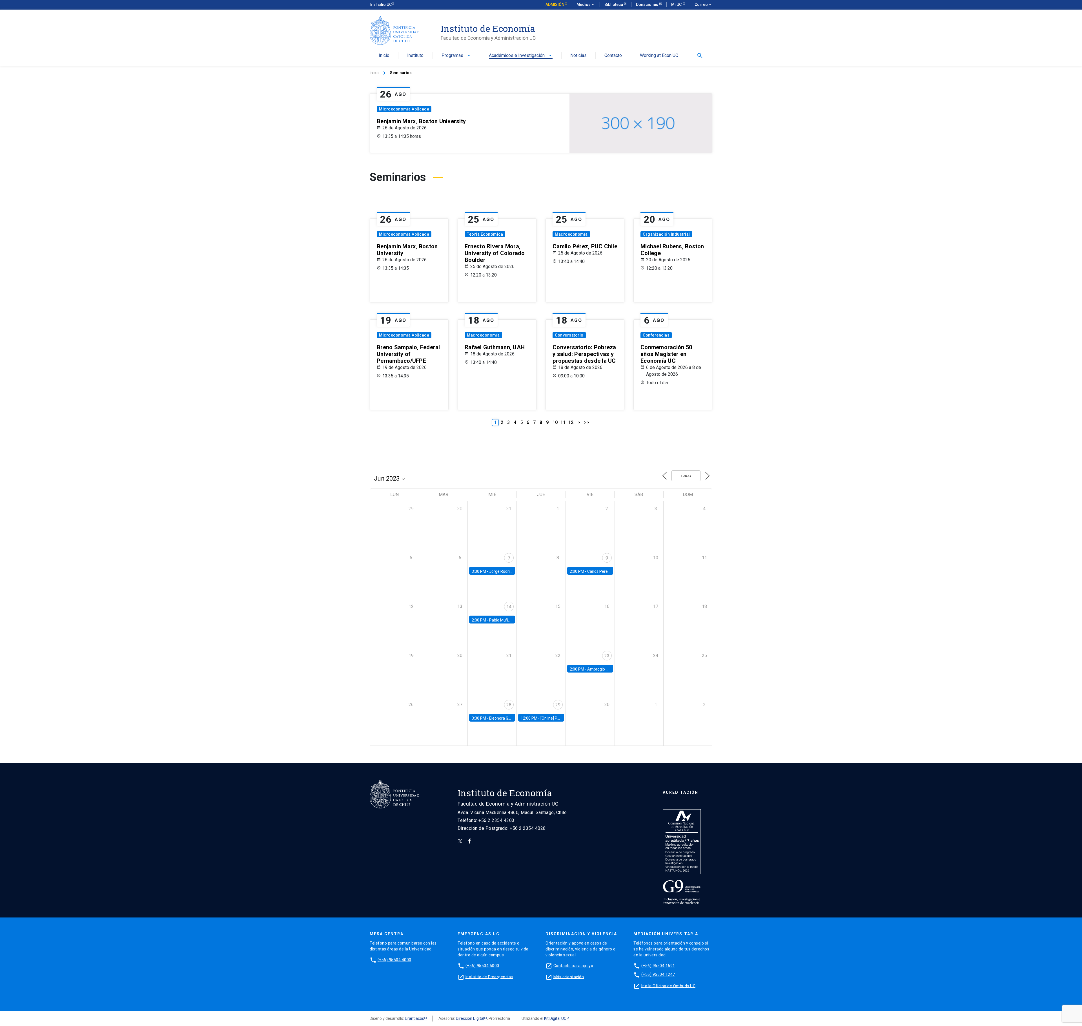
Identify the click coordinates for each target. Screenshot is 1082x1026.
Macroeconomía (571, 234)
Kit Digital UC (555, 1018)
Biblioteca (614, 4)
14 (508, 606)
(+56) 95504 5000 (482, 965)
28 (508, 704)
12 (570, 422)
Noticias (578, 55)
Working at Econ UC (659, 55)
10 (555, 422)
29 (557, 704)
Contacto (613, 55)
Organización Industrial (666, 234)
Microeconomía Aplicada (404, 109)
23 (606, 655)
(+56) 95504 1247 (658, 974)
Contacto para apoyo (573, 965)
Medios (586, 4)
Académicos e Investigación (521, 55)
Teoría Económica (485, 234)
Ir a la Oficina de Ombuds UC (668, 985)
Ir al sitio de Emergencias (489, 976)
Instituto (415, 55)
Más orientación (568, 976)
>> (586, 422)
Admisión (555, 4)
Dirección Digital (470, 1018)
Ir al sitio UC (381, 4)
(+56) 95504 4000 (394, 959)
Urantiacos (414, 1018)
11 (563, 422)
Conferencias (656, 335)
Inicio (384, 55)
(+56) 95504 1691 (658, 965)
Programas (456, 55)
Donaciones (647, 4)
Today (686, 476)
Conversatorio (569, 335)
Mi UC (676, 4)
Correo (703, 4)
